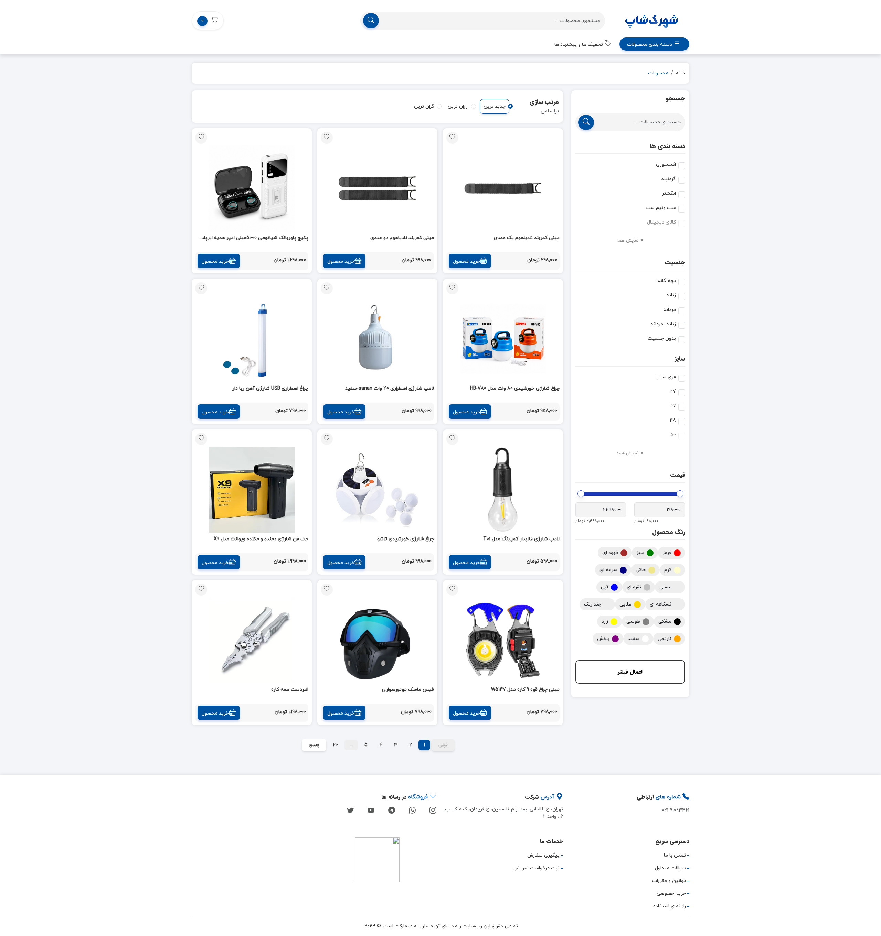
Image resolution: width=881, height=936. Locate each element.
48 (673, 420)
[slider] (680, 493)
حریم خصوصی (671, 893)
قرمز (666, 552)
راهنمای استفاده (669, 906)
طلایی (625, 604)
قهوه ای (610, 552)
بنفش (603, 638)
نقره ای (634, 587)
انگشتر (669, 193)
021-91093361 (675, 810)
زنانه (671, 295)
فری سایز (666, 377)
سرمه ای (608, 570)
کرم (667, 570)
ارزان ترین (458, 106)
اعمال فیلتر (630, 671)
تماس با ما (675, 855)
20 (335, 745)
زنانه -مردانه (663, 324)
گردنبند (668, 179)
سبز (640, 552)
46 (673, 406)
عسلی (665, 587)
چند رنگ (592, 604)
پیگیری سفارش (543, 855)
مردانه (669, 309)
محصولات (658, 73)
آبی (604, 587)
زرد (605, 621)
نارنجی (664, 638)
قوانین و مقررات (669, 881)
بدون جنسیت (662, 338)
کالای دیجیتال (661, 222)
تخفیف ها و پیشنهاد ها (579, 44)
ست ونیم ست (661, 208)
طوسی (633, 621)
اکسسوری (666, 164)
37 (672, 391)
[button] (208, 20)
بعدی (314, 745)
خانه (680, 73)
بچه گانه (666, 280)
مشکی (664, 621)
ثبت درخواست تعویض (536, 868)
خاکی (641, 570)
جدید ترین (495, 106)
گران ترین (424, 106)
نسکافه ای (660, 604)
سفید (633, 638)
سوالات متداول (670, 868)
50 (673, 435)
